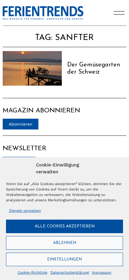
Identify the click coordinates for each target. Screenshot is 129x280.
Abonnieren (20, 124)
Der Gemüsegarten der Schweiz (93, 68)
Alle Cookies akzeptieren (64, 226)
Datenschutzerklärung (69, 272)
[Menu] (119, 13)
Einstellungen (64, 259)
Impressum (101, 272)
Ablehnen (64, 243)
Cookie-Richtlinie (32, 272)
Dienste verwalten (25, 210)
